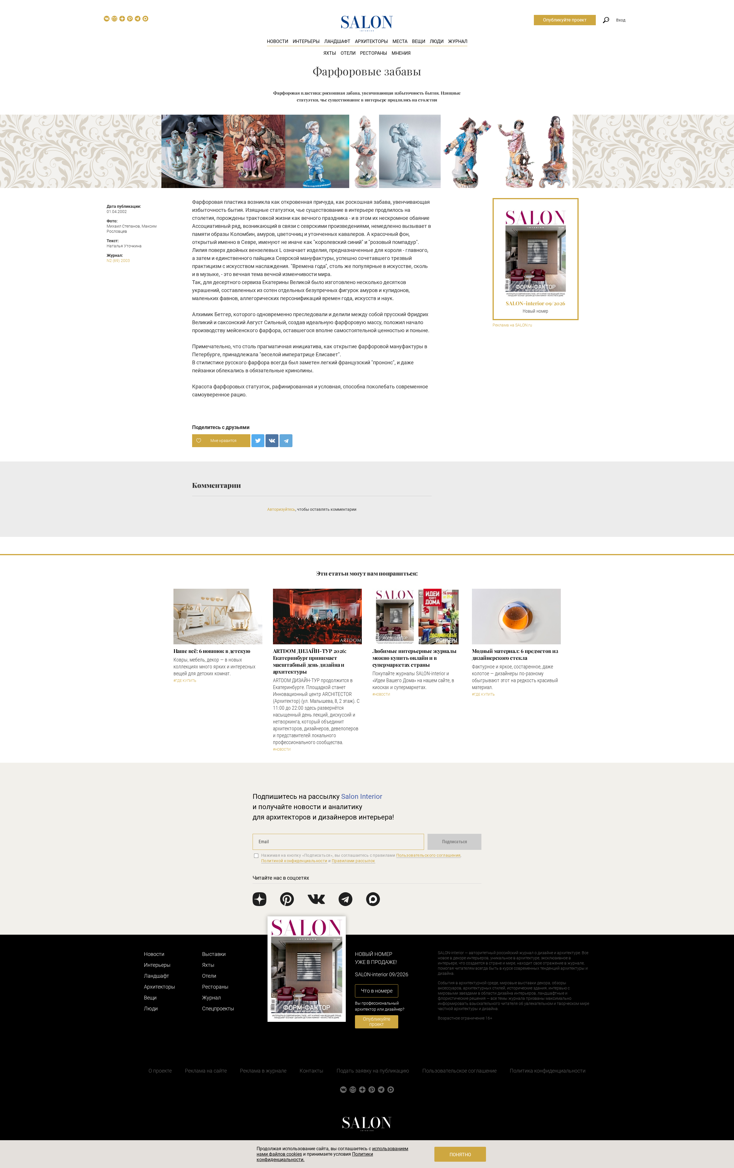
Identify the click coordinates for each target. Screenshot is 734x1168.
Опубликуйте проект (565, 20)
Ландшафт (337, 41)
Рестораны (373, 53)
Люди (437, 41)
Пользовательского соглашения (428, 855)
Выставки (214, 954)
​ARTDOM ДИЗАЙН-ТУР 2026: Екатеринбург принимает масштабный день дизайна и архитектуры (309, 661)
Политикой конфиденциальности (294, 860)
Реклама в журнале (263, 1071)
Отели (348, 53)
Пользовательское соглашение (459, 1071)
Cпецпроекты (218, 1008)
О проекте (160, 1071)
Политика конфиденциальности (547, 1071)
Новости (277, 41)
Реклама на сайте (206, 1071)
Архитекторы (371, 41)
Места (400, 41)
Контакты (311, 1071)
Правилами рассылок (353, 860)
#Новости (282, 749)
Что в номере (377, 991)
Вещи (418, 41)
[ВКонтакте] (272, 440)
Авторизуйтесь (281, 509)
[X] (257, 440)
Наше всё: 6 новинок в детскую (211, 650)
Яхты (329, 53)
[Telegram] (286, 440)
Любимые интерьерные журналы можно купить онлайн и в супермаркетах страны (414, 657)
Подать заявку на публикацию (373, 1071)
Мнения (401, 53)
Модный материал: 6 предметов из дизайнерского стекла (515, 654)
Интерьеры (306, 41)
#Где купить (184, 680)
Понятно (460, 1154)
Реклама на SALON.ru (512, 325)
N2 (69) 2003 (118, 260)
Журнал (457, 41)
